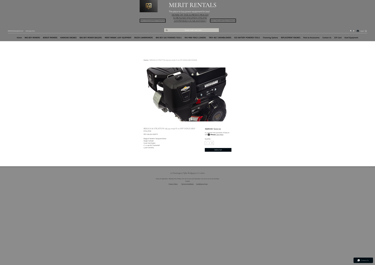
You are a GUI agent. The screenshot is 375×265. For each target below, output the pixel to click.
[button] (366, 31)
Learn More (219, 134)
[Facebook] (354, 31)
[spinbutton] (209, 143)
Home (146, 60)
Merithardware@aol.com (15, 31)
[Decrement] (206, 143)
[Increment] (212, 143)
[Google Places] (351, 31)
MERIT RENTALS (192, 5)
